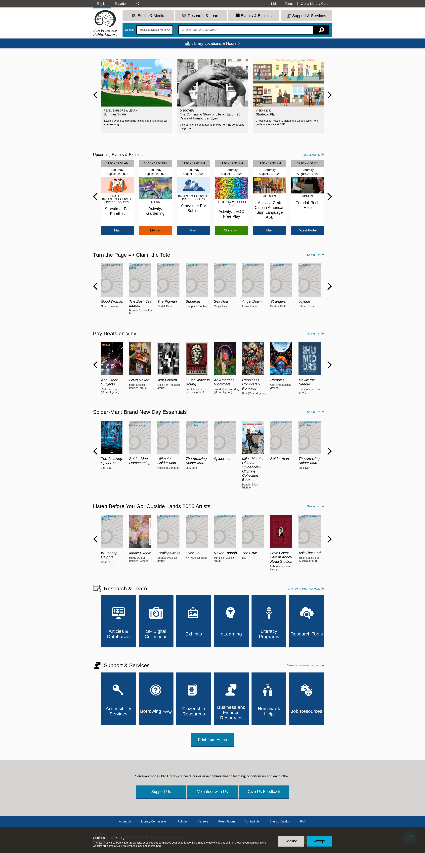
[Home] (105, 23)
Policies (182, 821)
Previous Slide (95, 95)
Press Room (226, 821)
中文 (137, 3)
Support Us (161, 791)
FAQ (303, 821)
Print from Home (212, 739)
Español (120, 3)
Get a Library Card (314, 3)
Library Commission (154, 821)
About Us (125, 821)
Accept (319, 841)
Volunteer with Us (212, 791)
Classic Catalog (279, 821)
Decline (290, 841)
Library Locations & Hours (214, 43)
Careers (203, 821)
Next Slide (329, 95)
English (102, 3)
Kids (274, 3)
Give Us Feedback (264, 791)
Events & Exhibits (256, 15)
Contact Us (252, 821)
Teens (289, 3)
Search (129, 30)
